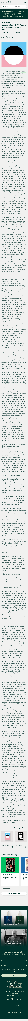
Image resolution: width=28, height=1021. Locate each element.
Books (6, 1005)
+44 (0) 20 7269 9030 (14, 995)
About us (9, 1009)
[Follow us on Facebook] (20, 999)
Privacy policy (17, 1009)
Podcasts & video (19, 1005)
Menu (25, 2)
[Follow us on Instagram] (12, 999)
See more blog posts (14, 893)
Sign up (14, 975)
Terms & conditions (12, 1012)
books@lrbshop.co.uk (8, 16)
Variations (23, 72)
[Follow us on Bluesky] (8, 999)
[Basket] (20, 2)
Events (11, 1005)
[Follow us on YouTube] (17, 999)
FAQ (20, 1012)
